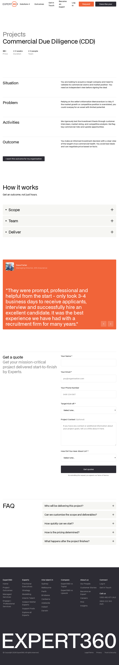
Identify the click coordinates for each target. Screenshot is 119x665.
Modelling (26, 594)
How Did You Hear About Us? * (75, 451)
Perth (43, 591)
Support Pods (28, 608)
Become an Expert (85, 592)
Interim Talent (28, 598)
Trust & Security (110, 652)
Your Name (66, 356)
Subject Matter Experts (29, 603)
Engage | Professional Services (9, 603)
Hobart (44, 606)
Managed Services (7, 595)
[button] (25, 4)
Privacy (99, 652)
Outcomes (39, 4)
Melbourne (46, 587)
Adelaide (45, 603)
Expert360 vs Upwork (67, 591)
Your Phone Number (70, 387)
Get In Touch (51, 4)
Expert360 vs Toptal (67, 585)
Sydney (44, 583)
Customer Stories (88, 587)
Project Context (72, 419)
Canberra (45, 599)
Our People (85, 583)
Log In (73, 4)
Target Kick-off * (68, 403)
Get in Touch (105, 587)
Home (5, 583)
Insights (84, 605)
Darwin (44, 610)
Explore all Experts (26, 613)
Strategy (26, 590)
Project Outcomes (7, 589)
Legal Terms (89, 652)
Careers (84, 598)
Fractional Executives (27, 585)
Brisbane (45, 595)
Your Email (66, 372)
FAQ (82, 601)
